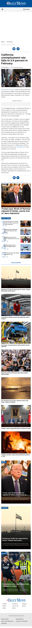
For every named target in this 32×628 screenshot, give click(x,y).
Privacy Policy (5, 619)
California (4, 89)
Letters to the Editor (22, 621)
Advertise (4, 623)
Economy (9, 41)
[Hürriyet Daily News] (16, 3)
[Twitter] (18, 48)
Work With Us (20, 619)
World (4, 606)
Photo (14, 608)
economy (11, 89)
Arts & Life (15, 606)
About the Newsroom (7, 621)
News (3, 41)
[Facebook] (13, 48)
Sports (24, 606)
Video (4, 608)
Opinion (24, 603)
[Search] (24, 9)
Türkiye (4, 603)
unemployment (21, 147)
